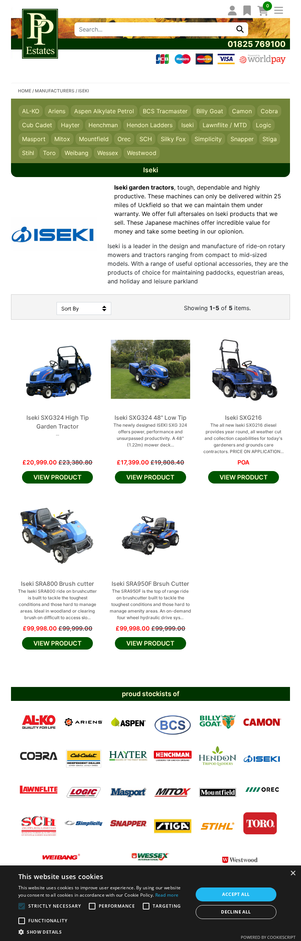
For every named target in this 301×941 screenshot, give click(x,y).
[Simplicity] (83, 823)
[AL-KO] (39, 722)
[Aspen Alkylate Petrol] (128, 722)
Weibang (76, 153)
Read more (167, 895)
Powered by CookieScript (268, 937)
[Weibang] (61, 857)
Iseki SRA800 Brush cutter (57, 583)
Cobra (269, 111)
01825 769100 (257, 44)
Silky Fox (173, 139)
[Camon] (262, 722)
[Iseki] (262, 756)
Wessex (107, 153)
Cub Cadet (37, 125)
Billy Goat (209, 111)
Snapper (242, 139)
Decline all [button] (236, 912)
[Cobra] (39, 756)
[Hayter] (128, 756)
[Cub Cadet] (83, 756)
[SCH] (39, 823)
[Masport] (128, 789)
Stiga (269, 139)
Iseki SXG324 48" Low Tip (150, 417)
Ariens (56, 111)
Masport (34, 139)
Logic (263, 125)
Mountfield (94, 139)
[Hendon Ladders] (217, 756)
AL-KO (30, 111)
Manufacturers (55, 90)
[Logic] (83, 789)
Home (24, 90)
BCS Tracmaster (165, 111)
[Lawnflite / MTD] (39, 789)
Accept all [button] (236, 894)
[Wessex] (150, 857)
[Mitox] (173, 789)
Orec (124, 139)
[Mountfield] (217, 789)
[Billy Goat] (217, 722)
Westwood (141, 153)
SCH (145, 139)
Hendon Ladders (150, 125)
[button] (103, 932)
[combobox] (153, 29)
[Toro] (260, 823)
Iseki (187, 125)
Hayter (70, 125)
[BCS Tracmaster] (173, 722)
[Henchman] (173, 756)
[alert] (150, 903)
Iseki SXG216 (243, 417)
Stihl (28, 153)
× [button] (292, 873)
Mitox (62, 139)
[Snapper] (128, 823)
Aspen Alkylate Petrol (104, 111)
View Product (57, 477)
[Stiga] (173, 823)
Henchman (103, 125)
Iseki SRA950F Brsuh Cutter (150, 583)
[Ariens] (83, 722)
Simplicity (208, 139)
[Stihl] (217, 823)
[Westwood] (240, 857)
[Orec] (262, 789)
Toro (49, 153)
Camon (242, 111)
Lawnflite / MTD (225, 125)
